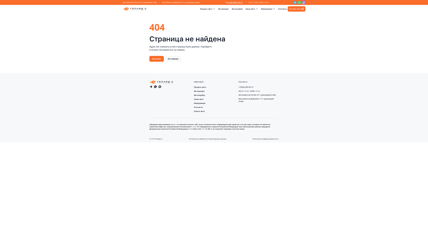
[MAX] (303, 2)
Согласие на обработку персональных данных (207, 139)
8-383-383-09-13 (235, 2)
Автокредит (223, 9)
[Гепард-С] (134, 9)
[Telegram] (294, 2)
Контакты (282, 9)
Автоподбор (237, 9)
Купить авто (199, 111)
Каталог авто (295, 9)
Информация (266, 9)
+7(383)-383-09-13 (246, 87)
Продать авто (206, 9)
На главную (173, 59)
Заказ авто (250, 9)
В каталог (156, 59)
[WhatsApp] (299, 2)
